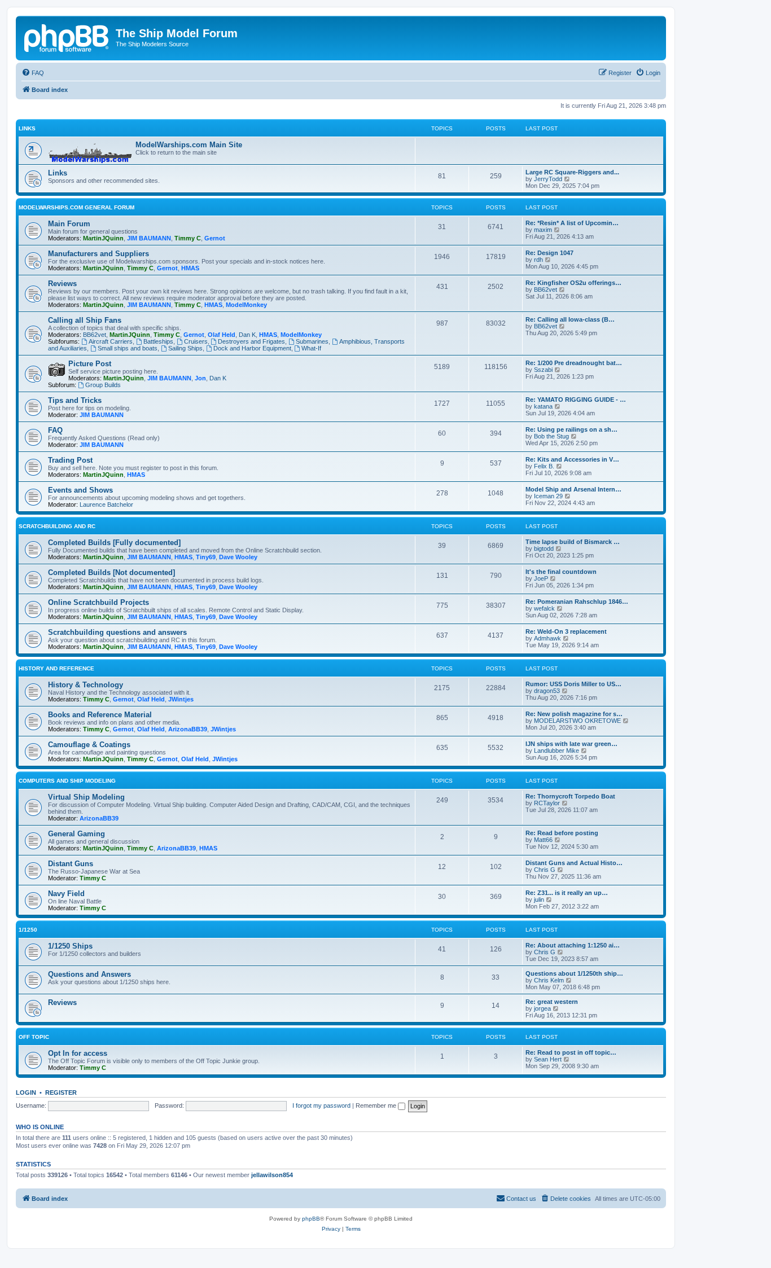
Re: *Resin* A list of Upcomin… (572, 223)
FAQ (55, 430)
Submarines (312, 341)
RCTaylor (547, 803)
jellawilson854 (272, 1175)
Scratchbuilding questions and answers (117, 632)
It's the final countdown (561, 571)
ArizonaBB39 (187, 729)
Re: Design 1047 (549, 252)
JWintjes (181, 699)
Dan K (247, 334)
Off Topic (34, 1037)
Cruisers (196, 341)
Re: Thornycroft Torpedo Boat (570, 796)
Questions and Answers (89, 974)
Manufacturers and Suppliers (98, 253)
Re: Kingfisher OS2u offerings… (573, 282)
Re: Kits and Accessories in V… (572, 459)
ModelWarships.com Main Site (188, 145)
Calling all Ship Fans (84, 320)
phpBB (311, 1219)
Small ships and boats (127, 348)
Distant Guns (70, 863)
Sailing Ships (185, 348)
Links (27, 128)
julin (539, 899)
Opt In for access (77, 1053)
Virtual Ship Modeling (86, 797)
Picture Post (89, 363)
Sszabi (543, 369)
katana (543, 406)
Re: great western (551, 1001)
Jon (200, 378)
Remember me (377, 1105)
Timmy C (187, 238)
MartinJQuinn (103, 238)
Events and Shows (80, 490)
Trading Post (70, 460)
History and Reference (56, 668)
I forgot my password (321, 1105)
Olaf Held (221, 334)
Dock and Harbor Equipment (252, 348)
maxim (543, 229)
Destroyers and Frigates (251, 341)
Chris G (544, 869)
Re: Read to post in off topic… (570, 1052)
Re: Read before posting (561, 833)
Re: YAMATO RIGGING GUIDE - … (575, 399)
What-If (311, 348)
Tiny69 (206, 557)
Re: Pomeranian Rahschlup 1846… (576, 601)
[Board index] (67, 37)
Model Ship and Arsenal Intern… (573, 489)
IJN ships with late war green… (571, 743)
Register (61, 1092)
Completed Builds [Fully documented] (114, 542)
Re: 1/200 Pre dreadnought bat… (573, 362)
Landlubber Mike (556, 750)
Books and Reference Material (100, 714)
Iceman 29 (548, 496)
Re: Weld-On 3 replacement (566, 631)
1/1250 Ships (70, 946)
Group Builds (103, 384)
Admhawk (547, 638)
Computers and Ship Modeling (67, 781)
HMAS (190, 268)
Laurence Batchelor (106, 504)
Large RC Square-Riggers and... (572, 172)
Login (26, 1092)
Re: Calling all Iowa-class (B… (570, 319)
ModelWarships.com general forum (76, 207)
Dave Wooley (238, 557)
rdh (538, 259)
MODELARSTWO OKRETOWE (577, 720)
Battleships (158, 341)
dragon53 (547, 690)
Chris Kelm (549, 980)
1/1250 (28, 930)
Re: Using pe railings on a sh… (571, 429)
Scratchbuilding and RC (57, 526)
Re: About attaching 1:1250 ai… (572, 945)
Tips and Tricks (75, 400)
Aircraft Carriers (111, 341)
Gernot (214, 238)
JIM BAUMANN (149, 238)
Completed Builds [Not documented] (111, 572)
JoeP (541, 578)
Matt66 (543, 839)
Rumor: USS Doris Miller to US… (573, 684)
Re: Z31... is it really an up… (566, 892)
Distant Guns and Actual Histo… (574, 862)
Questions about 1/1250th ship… (574, 973)
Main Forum (69, 224)
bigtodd (544, 548)
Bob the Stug (551, 436)
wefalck (544, 608)
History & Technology (85, 685)
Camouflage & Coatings (89, 744)
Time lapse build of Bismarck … (572, 541)
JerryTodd (548, 178)
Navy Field (66, 893)
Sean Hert (548, 1059)
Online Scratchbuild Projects (98, 602)
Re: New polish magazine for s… (574, 713)
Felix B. (544, 466)
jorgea (542, 1008)
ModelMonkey (246, 304)
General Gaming (76, 834)
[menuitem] (32, 73)
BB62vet (545, 289)
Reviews (62, 283)
